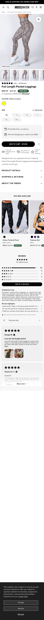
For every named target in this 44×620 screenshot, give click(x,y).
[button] (41, 7)
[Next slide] (42, 217)
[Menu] (3, 7)
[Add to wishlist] (26, 203)
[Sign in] (37, 7)
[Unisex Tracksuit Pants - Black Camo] (4, 237)
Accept (21, 602)
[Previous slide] (2, 217)
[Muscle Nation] (22, 7)
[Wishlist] (32, 7)
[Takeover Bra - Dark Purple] (35, 237)
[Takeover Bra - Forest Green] (38, 237)
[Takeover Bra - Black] (32, 237)
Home (3, 12)
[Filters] (4, 320)
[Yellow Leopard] (4, 103)
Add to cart (18, 144)
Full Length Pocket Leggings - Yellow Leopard (19, 12)
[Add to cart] (26, 231)
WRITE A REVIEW (22, 284)
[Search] (8, 7)
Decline (21, 608)
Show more (21, 384)
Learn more (23, 596)
